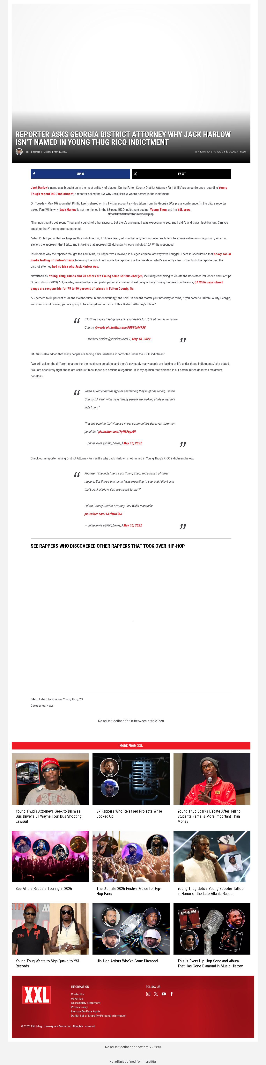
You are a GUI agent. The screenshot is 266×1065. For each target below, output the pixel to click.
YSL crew (184, 210)
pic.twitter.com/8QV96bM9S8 (125, 327)
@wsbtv (100, 327)
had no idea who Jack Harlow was (75, 266)
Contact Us (78, 994)
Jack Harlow (39, 188)
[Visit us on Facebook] (173, 994)
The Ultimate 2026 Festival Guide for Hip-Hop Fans (128, 891)
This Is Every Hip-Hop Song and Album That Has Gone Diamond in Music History (210, 963)
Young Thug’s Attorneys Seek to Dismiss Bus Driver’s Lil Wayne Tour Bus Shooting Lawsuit (48, 816)
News (50, 705)
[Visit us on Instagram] (150, 994)
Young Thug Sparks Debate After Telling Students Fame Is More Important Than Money (208, 816)
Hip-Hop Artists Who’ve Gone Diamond (127, 961)
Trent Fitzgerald (32, 151)
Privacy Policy (79, 1007)
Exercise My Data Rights (85, 1011)
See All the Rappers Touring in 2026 (44, 888)
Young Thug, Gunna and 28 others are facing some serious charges (96, 276)
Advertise (77, 998)
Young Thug (158, 210)
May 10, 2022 (141, 339)
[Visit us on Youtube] (165, 994)
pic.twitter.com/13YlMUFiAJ (103, 514)
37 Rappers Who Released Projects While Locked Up (129, 814)
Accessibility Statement (85, 1002)
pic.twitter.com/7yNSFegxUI (117, 432)
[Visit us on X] (157, 994)
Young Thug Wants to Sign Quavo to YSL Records (48, 963)
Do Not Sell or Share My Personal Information (98, 1015)
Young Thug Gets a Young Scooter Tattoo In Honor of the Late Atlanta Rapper (210, 891)
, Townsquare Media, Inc (56, 1026)
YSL (81, 699)
